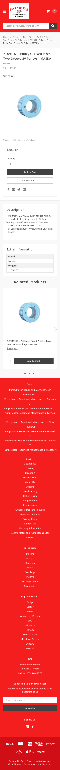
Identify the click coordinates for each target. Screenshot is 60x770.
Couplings (30, 572)
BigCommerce (44, 761)
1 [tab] (25, 373)
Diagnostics (30, 463)
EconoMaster (30, 634)
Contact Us (30, 523)
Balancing (30, 472)
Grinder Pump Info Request (30, 509)
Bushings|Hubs (30, 581)
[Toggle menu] (4, 11)
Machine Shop (30, 477)
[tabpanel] (30, 328)
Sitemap (30, 537)
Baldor (30, 606)
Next (55, 329)
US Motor (30, 625)
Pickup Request (30, 500)
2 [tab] (27, 373)
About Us (30, 482)
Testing (30, 468)
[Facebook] (8, 189)
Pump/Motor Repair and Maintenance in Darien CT (30, 408)
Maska (30, 611)
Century (30, 643)
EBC (30, 620)
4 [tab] (33, 373)
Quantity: (11, 158)
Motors (30, 553)
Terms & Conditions (30, 514)
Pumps (30, 558)
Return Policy (30, 495)
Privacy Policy (30, 518)
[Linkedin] (24, 189)
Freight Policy (30, 491)
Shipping (30, 486)
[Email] (13, 189)
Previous (4, 329)
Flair (23, 761)
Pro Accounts (30, 505)
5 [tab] (35, 373)
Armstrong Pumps (30, 615)
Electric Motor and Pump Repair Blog (30, 532)
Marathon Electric (30, 639)
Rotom (30, 629)
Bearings (30, 562)
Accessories (30, 585)
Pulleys (30, 576)
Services (30, 458)
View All (30, 648)
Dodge (30, 602)
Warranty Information (30, 528)
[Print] (18, 189)
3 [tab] (30, 373)
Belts (30, 567)
